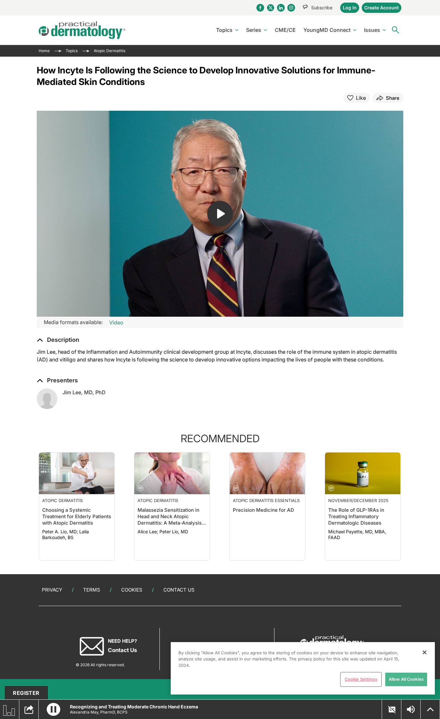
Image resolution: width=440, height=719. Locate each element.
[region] (303, 668)
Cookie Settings (361, 679)
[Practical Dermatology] (82, 30)
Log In (350, 7)
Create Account (381, 7)
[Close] (424, 652)
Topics (224, 30)
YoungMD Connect (326, 30)
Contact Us (179, 590)
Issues (372, 30)
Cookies (131, 590)
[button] (58, 340)
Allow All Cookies (406, 679)
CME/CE (285, 30)
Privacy (52, 590)
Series (253, 30)
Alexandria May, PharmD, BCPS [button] (99, 712)
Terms (91, 590)
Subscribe (321, 7)
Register (26, 693)
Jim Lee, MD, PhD (84, 392)
